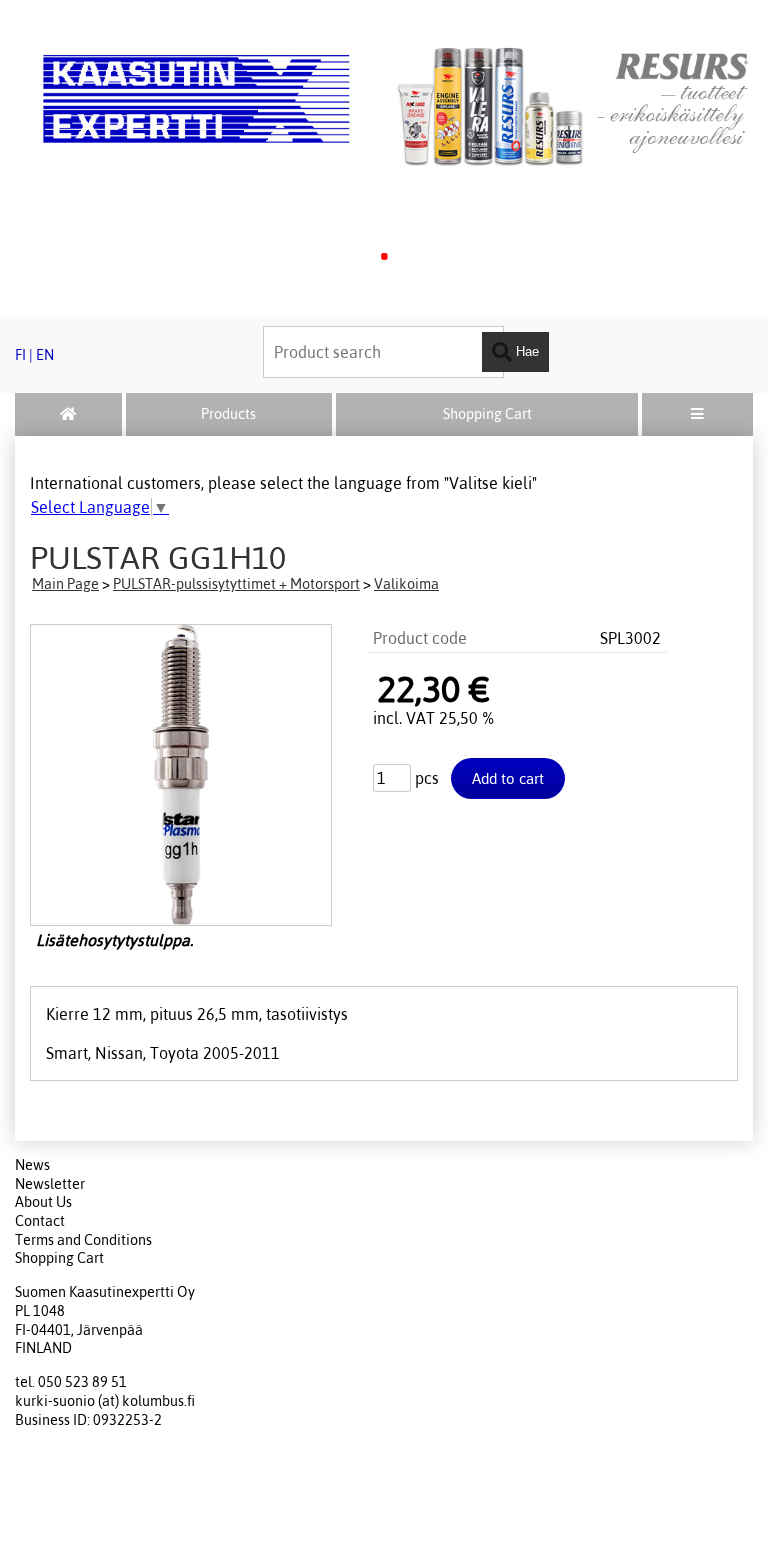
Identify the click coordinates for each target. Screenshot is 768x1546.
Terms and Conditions (83, 1240)
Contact (40, 1221)
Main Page (65, 584)
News (32, 1165)
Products (228, 414)
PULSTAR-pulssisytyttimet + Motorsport (236, 584)
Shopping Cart (487, 414)
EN (45, 355)
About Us (43, 1202)
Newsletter (50, 1184)
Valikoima (406, 584)
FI (20, 355)
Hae (525, 350)
